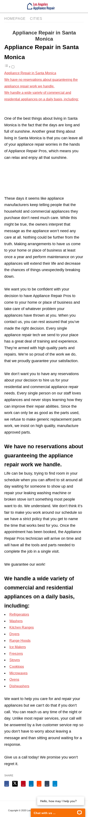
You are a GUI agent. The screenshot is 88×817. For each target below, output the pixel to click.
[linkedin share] (31, 784)
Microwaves (18, 673)
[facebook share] (6, 784)
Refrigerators (19, 614)
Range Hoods (20, 640)
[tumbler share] (47, 784)
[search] (75, 6)
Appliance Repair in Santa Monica (30, 73)
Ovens (14, 679)
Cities (36, 18)
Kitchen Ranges (21, 627)
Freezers (16, 653)
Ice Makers (17, 647)
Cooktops (16, 666)
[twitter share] (15, 784)
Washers (16, 621)
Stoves (14, 660)
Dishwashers (19, 686)
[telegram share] (55, 784)
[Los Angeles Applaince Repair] (41, 6)
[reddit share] (39, 784)
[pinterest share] (23, 784)
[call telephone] (82, 6)
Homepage (15, 18)
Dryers (14, 634)
